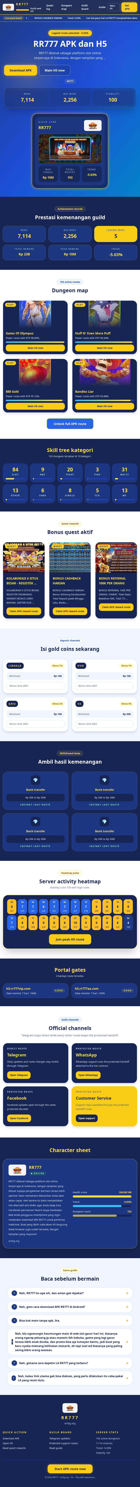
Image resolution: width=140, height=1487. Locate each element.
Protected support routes (63, 1443)
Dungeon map (66, 7)
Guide (102, 7)
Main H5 (112, 7)
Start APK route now (70, 1469)
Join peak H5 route (70, 939)
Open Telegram (19, 1075)
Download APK (21, 70)
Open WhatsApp (88, 1075)
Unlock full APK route (70, 424)
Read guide (55, 1448)
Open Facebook (19, 1118)
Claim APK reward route (24, 611)
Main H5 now (55, 70)
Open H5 (8, 1443)
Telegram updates (59, 1438)
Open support (87, 1118)
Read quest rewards (14, 1448)
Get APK (127, 7)
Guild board (84, 7)
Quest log (49, 7)
